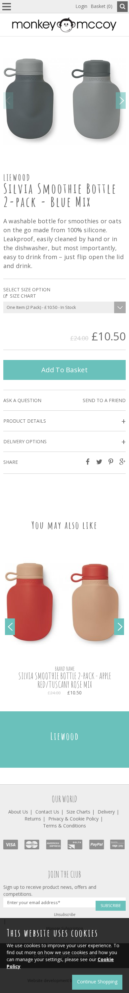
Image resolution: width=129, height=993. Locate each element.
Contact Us (47, 812)
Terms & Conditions (64, 825)
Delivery (106, 812)
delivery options (64, 441)
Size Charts (78, 812)
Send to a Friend (104, 400)
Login (81, 6)
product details (64, 421)
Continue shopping (97, 981)
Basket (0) (101, 6)
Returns (32, 819)
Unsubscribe (64, 914)
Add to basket (64, 369)
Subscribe (111, 905)
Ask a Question (22, 400)
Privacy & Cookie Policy (73, 819)
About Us (18, 812)
